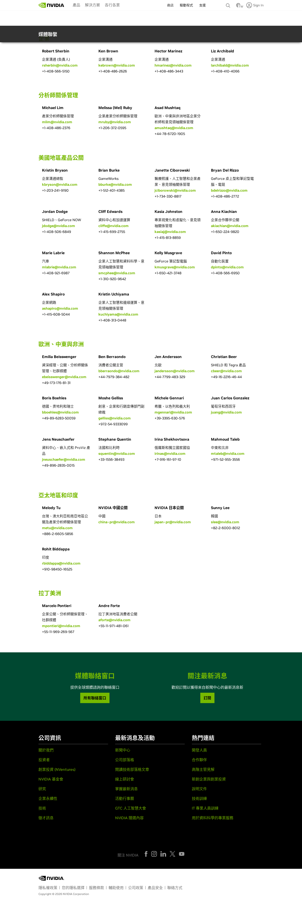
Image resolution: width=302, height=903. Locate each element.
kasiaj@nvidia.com (170, 231)
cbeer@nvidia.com (226, 371)
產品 (76, 5)
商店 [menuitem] (170, 5)
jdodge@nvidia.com (58, 226)
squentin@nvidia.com (116, 453)
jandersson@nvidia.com (175, 371)
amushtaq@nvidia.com (174, 128)
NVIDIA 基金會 (50, 779)
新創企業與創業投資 (209, 779)
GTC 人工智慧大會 (130, 808)
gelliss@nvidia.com (114, 418)
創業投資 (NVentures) (57, 769)
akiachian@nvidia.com (229, 226)
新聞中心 (122, 750)
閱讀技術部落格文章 (132, 769)
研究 (42, 788)
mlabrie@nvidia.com (59, 267)
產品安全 (155, 887)
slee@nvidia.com (225, 522)
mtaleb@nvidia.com (227, 453)
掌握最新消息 (126, 788)
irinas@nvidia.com (170, 453)
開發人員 (199, 750)
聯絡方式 (174, 887)
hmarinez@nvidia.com (173, 65)
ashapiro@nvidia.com (60, 308)
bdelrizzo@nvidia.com (229, 190)
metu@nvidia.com (57, 528)
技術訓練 (199, 798)
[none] (228, 3)
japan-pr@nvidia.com (173, 522)
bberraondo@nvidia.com (118, 371)
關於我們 (46, 750)
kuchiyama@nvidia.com (118, 314)
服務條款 (96, 887)
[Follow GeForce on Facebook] (146, 854)
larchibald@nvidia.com (230, 65)
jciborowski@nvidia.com (175, 190)
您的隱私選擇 (73, 887)
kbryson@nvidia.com (59, 184)
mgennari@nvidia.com (173, 412)
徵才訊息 (46, 817)
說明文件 (199, 788)
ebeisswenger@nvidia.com (64, 377)
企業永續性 (47, 798)
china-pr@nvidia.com (116, 522)
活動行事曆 (124, 798)
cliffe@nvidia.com (113, 226)
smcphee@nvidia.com (116, 273)
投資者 (44, 759)
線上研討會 (124, 779)
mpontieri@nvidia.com (61, 626)
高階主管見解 (203, 769)
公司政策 (135, 887)
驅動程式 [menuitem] (186, 5)
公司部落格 (124, 759)
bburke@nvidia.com (115, 184)
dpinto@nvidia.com (227, 267)
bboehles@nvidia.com (60, 412)
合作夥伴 (199, 759)
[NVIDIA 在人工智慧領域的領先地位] (51, 5)
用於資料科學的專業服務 (212, 817)
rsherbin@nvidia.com (60, 65)
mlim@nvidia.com (57, 122)
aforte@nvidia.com (114, 620)
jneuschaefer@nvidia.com (63, 459)
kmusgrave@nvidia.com (175, 267)
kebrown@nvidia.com (116, 65)
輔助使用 (116, 887)
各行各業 (112, 5)
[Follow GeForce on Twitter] (172, 854)
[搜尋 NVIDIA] (228, 4)
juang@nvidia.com (226, 412)
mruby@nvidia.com (114, 122)
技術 (42, 808)
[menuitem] (76, 4)
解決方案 (92, 5)
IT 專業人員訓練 (205, 808)
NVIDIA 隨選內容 (129, 817)
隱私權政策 (47, 887)
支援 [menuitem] (202, 5)
